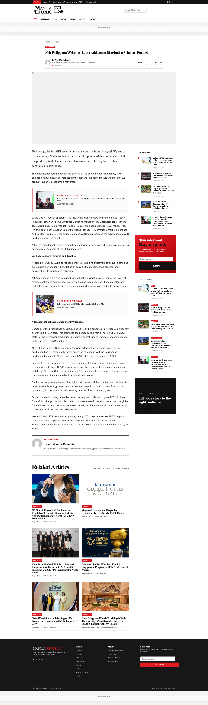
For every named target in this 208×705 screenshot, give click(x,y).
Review (73, 19)
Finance (78, 665)
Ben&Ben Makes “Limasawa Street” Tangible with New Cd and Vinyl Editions (162, 205)
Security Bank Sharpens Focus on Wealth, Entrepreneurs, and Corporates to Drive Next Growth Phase (91, 200)
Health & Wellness (82, 672)
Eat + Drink (79, 658)
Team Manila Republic (63, 60)
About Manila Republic (115, 650)
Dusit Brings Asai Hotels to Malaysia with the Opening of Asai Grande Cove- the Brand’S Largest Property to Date (104, 621)
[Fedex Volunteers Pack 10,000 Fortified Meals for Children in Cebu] (45, 304)
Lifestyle (45, 19)
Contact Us (112, 654)
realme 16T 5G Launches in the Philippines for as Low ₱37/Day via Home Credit (69, 2)
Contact (92, 19)
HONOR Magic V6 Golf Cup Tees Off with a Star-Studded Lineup (163, 175)
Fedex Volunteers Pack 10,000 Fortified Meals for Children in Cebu (80, 304)
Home (35, 19)
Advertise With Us (148, 408)
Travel (63, 19)
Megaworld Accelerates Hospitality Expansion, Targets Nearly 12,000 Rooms (103, 511)
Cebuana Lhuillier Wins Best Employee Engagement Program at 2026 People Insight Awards (105, 567)
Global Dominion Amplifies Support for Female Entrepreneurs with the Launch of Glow (54, 621)
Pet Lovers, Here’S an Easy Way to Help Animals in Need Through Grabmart (163, 189)
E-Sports (78, 654)
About (82, 19)
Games (78, 669)
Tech (55, 19)
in (156, 62)
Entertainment (156, 338)
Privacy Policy (113, 661)
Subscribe (157, 266)
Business (56, 42)
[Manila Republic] (48, 10)
